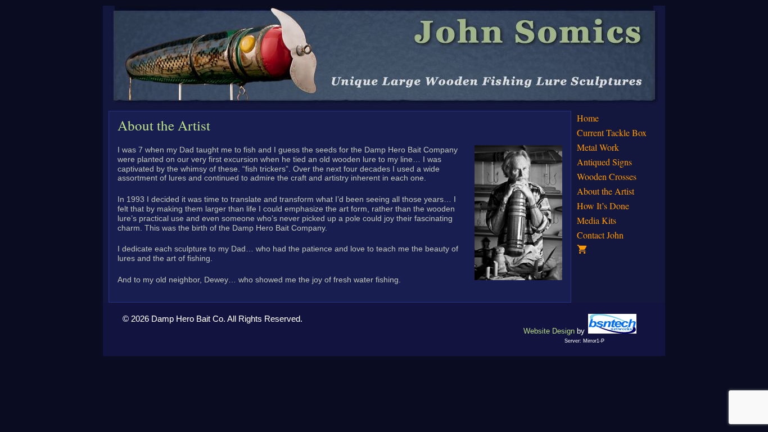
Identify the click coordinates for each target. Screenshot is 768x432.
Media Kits (596, 220)
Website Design (549, 331)
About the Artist (605, 191)
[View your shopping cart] (618, 249)
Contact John (600, 235)
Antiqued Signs (604, 162)
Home (588, 118)
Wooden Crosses (606, 176)
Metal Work (598, 147)
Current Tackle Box (612, 132)
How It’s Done (603, 206)
